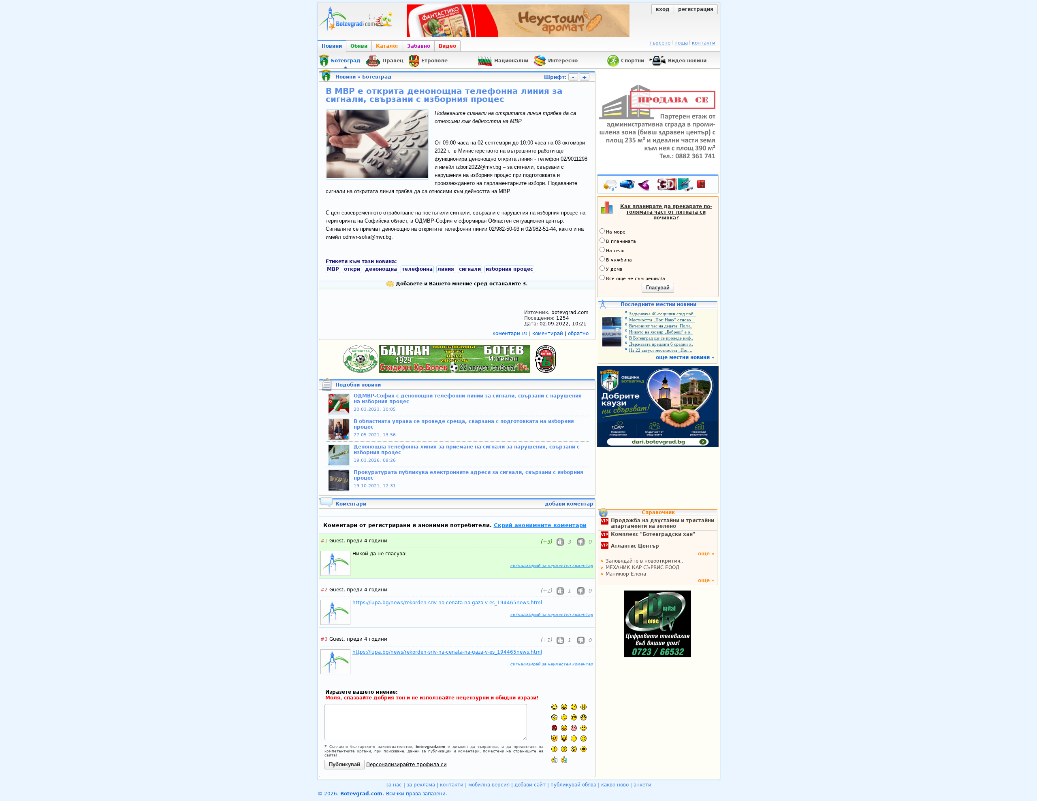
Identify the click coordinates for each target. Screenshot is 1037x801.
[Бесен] (554, 728)
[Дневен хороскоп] (646, 186)
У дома (614, 269)
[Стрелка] (583, 749)
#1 (324, 541)
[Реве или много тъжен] (583, 728)
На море (615, 232)
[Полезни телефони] (705, 186)
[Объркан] (564, 717)
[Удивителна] (554, 749)
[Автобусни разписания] (628, 186)
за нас (394, 785)
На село (615, 250)
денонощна (381, 269)
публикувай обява (573, 785)
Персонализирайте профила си (406, 764)
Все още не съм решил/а (635, 278)
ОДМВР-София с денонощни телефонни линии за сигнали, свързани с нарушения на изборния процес (468, 398)
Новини (332, 46)
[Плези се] (564, 728)
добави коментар (569, 504)
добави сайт (530, 785)
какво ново (615, 785)
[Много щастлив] (554, 707)
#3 (324, 639)
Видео (447, 46)
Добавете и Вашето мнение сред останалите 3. (461, 284)
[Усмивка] (564, 707)
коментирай (548, 333)
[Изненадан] (583, 707)
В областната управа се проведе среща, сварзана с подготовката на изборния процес (464, 424)
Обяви (358, 46)
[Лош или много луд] (554, 738)
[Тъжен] (574, 707)
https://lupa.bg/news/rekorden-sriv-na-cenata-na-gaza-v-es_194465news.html (447, 603)
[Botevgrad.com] (554, 759)
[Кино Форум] (675, 185)
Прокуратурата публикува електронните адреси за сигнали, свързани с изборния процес (468, 475)
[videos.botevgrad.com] (564, 759)
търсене (659, 43)
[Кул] (574, 717)
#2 (324, 590)
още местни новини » (685, 357)
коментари (510, 333)
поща (681, 43)
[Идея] (574, 749)
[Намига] (583, 738)
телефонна (417, 269)
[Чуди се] (574, 738)
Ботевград (377, 77)
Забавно (418, 46)
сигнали (470, 269)
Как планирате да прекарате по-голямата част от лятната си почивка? (666, 212)
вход (663, 9)
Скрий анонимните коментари (540, 525)
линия (445, 269)
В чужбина (619, 260)
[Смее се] (583, 717)
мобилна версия (489, 785)
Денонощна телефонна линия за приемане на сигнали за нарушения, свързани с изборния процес (467, 449)
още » (706, 554)
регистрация (695, 9)
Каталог (387, 46)
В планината (621, 241)
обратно (578, 333)
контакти (703, 43)
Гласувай (658, 288)
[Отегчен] (574, 728)
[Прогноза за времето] (610, 186)
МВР (333, 269)
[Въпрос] (564, 749)
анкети (642, 785)
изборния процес (509, 269)
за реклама (421, 785)
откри (352, 269)
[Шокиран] (554, 717)
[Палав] (564, 738)
